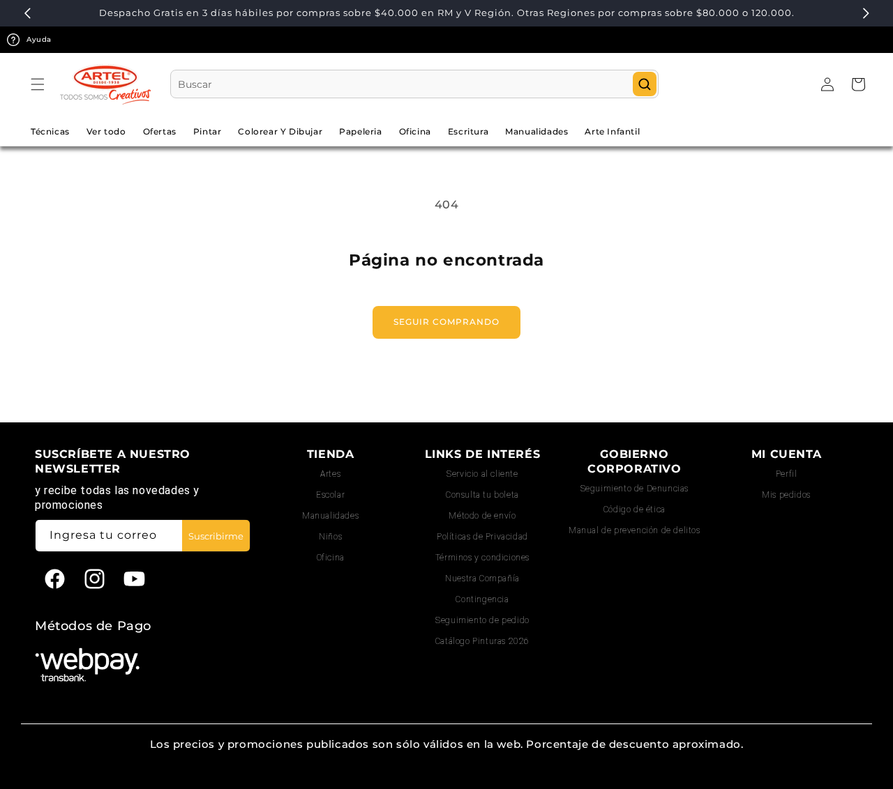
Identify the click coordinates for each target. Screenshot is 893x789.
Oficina (331, 557)
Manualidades (330, 516)
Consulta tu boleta (482, 495)
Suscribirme (215, 536)
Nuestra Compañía (482, 578)
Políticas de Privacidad (482, 537)
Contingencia (482, 599)
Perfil (786, 474)
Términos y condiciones (482, 557)
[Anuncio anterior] (27, 13)
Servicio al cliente (482, 474)
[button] (37, 84)
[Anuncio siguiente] (865, 13)
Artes (330, 474)
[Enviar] (644, 84)
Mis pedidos (786, 495)
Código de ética (634, 509)
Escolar (330, 495)
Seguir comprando (446, 321)
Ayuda (39, 39)
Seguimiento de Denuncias (634, 488)
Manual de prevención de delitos (634, 530)
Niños (330, 537)
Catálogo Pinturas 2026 (482, 641)
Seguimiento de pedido (482, 620)
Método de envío (482, 516)
